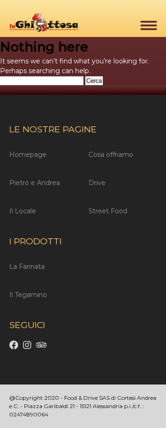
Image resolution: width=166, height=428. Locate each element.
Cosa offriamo (111, 154)
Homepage (28, 154)
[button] (149, 25)
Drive (97, 183)
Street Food (108, 211)
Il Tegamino (28, 295)
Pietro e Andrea (34, 183)
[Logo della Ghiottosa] (39, 24)
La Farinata (27, 266)
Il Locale (22, 211)
